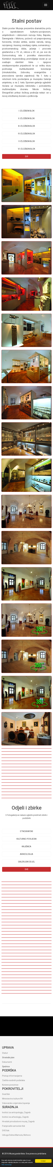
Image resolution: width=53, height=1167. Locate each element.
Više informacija (6, 1164)
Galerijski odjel (26, 862)
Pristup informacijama (12, 1076)
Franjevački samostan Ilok (13, 1126)
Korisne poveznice (10, 1085)
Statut (5, 1053)
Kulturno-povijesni (26, 839)
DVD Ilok (5, 1130)
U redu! (43, 1161)
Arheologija (26, 854)
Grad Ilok (6, 1094)
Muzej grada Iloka (17, 1153)
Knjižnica (26, 846)
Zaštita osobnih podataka (13, 1080)
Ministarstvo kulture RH (12, 1099)
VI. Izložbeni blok (26, 149)
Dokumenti (7, 1062)
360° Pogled (11, 619)
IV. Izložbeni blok (26, 133)
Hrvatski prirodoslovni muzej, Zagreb (18, 1121)
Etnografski (26, 831)
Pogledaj (10, 182)
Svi (26, 156)
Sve (26, 869)
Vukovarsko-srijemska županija (16, 1103)
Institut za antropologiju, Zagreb (16, 1112)
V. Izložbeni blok (26, 141)
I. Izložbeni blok (26, 111)
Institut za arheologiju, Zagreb (15, 1117)
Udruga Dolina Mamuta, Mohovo (16, 1135)
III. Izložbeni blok (26, 126)
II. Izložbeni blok (26, 118)
